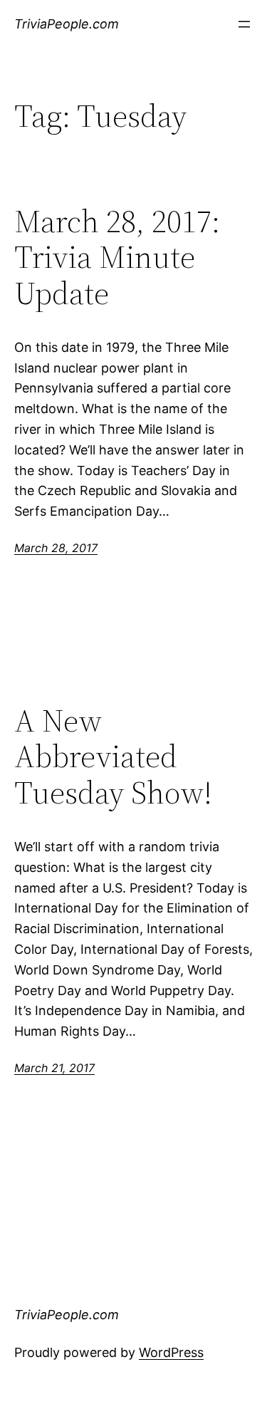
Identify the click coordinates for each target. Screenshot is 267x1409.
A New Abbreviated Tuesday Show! (113, 757)
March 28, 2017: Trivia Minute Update (117, 258)
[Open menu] (244, 24)
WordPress (171, 1352)
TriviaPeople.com (66, 23)
